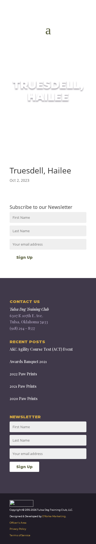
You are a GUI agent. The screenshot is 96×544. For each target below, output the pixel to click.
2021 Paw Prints (23, 386)
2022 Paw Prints (23, 373)
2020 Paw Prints (24, 398)
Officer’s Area (18, 522)
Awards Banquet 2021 (28, 361)
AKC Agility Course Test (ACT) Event (41, 349)
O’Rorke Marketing (54, 516)
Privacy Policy (18, 528)
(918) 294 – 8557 (22, 328)
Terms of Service (20, 535)
